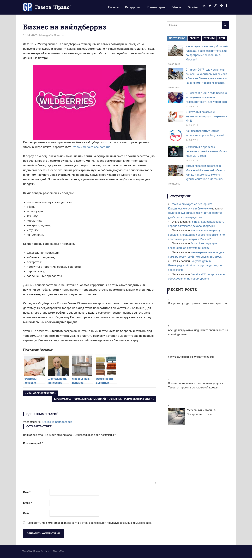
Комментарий (33, 443)
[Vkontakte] (204, 5)
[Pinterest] (221, 5)
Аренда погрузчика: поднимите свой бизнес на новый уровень (198, 332)
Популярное (177, 38)
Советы (59, 35)
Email (27, 502)
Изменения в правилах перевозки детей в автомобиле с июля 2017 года (206, 151)
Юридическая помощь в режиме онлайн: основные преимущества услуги (103, 399)
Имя (27, 492)
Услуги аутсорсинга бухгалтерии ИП (191, 356)
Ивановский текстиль (41, 394)
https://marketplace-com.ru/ (91, 147)
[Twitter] (210, 5)
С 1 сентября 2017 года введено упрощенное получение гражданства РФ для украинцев (206, 97)
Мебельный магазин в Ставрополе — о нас (201, 412)
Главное (113, 7)
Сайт (26, 513)
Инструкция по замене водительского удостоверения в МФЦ (206, 116)
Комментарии (156, 7)
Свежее (194, 38)
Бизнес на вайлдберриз (57, 422)
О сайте (192, 7)
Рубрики (209, 38)
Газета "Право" (53, 7)
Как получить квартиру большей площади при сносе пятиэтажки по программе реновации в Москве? (196, 235)
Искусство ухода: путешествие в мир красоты (197, 303)
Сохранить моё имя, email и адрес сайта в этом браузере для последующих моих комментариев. (89, 522)
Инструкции (132, 7)
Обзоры (176, 7)
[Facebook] (226, 5)
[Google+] (216, 5)
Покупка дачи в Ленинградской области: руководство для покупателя (195, 265)
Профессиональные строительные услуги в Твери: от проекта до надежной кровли (195, 385)
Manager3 (45, 35)
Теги (222, 38)
